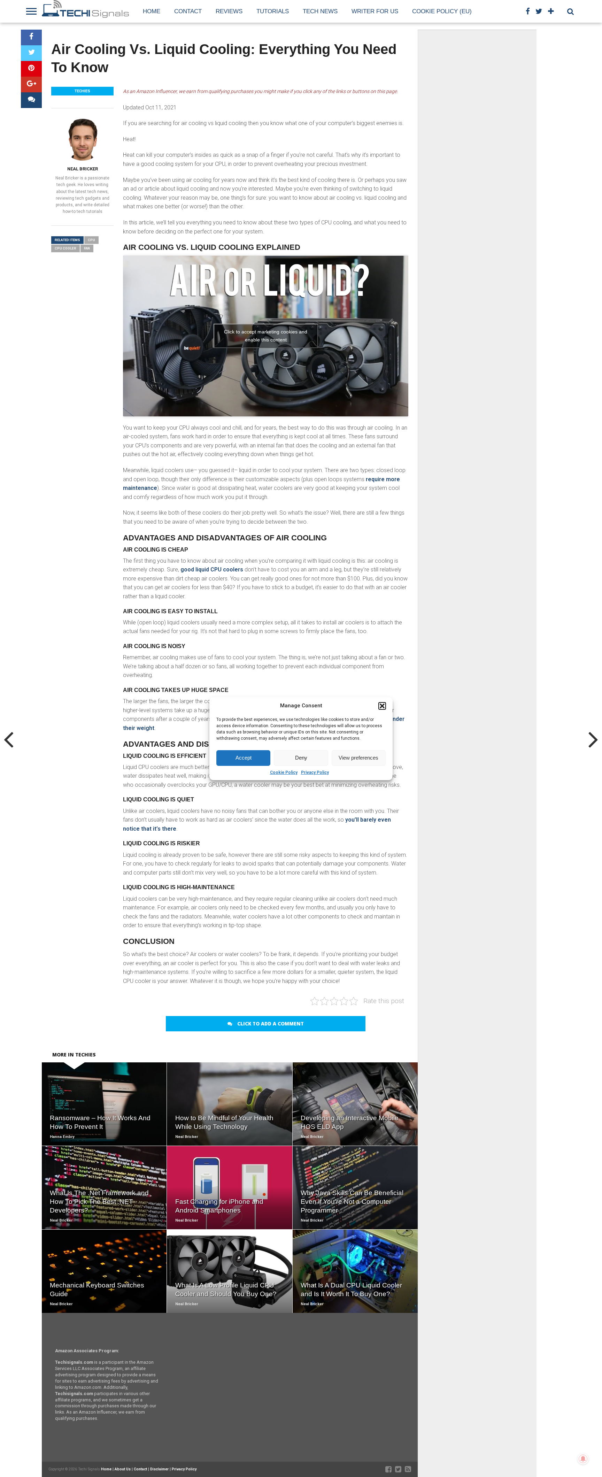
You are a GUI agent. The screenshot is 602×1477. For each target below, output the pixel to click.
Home (151, 11)
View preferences (358, 758)
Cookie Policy (284, 772)
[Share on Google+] (31, 84)
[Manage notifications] (583, 1458)
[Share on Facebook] (31, 37)
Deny (301, 758)
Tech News (320, 11)
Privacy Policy (315, 772)
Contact (188, 11)
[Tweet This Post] (31, 53)
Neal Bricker (82, 168)
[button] (382, 705)
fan (87, 248)
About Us (123, 1469)
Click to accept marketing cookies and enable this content (265, 336)
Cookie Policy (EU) (442, 11)
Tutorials (272, 11)
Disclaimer (159, 1469)
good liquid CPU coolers (211, 569)
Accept (244, 758)
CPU (91, 240)
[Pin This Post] (31, 69)
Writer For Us (375, 11)
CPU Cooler (65, 248)
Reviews (229, 11)
